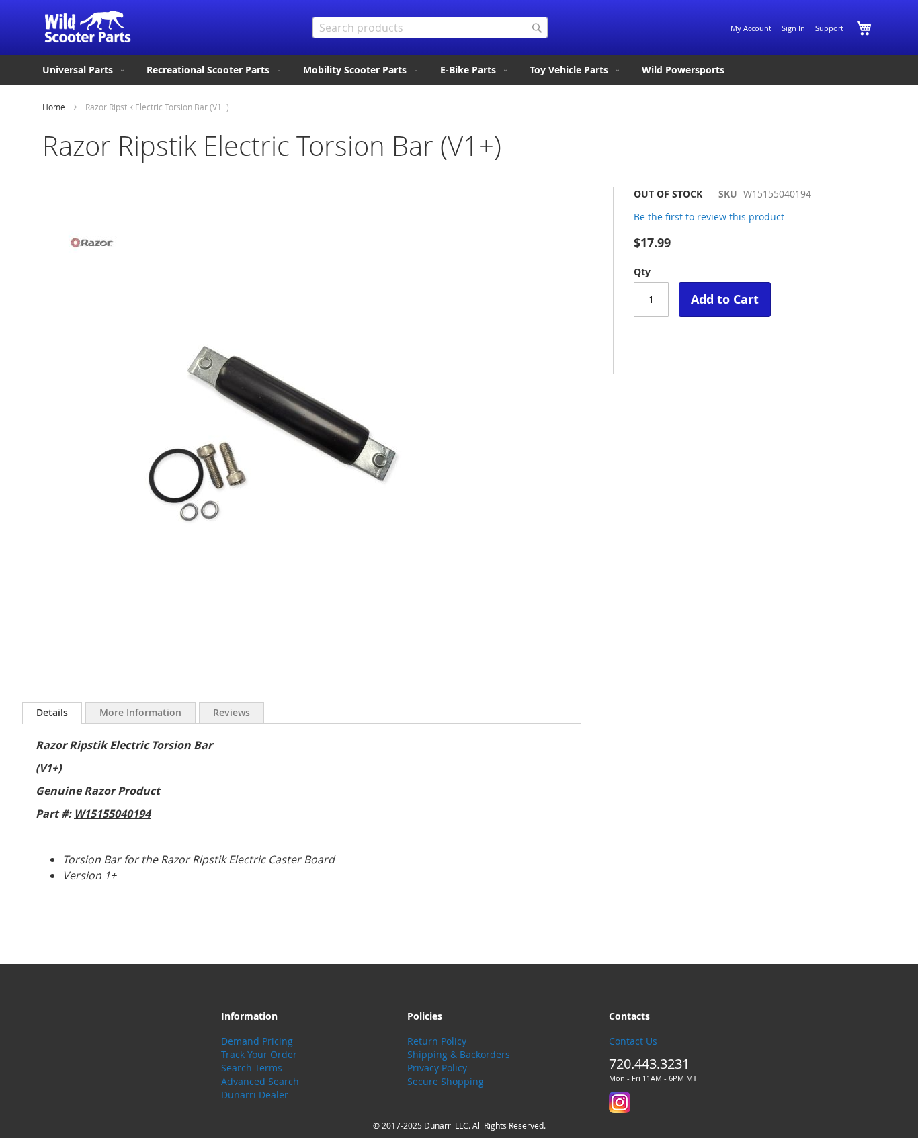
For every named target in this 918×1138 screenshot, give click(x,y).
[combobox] (430, 27)
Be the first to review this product (709, 216)
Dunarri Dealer (254, 1094)
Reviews (231, 712)
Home (53, 106)
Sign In (793, 28)
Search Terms (251, 1067)
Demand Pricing (257, 1041)
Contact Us (633, 1041)
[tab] (52, 713)
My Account (751, 28)
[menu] (459, 70)
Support (829, 28)
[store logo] (87, 27)
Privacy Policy (437, 1067)
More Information (140, 712)
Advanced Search (260, 1081)
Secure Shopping (445, 1081)
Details (52, 712)
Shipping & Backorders (458, 1054)
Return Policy (436, 1041)
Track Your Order (259, 1054)
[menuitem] (84, 70)
